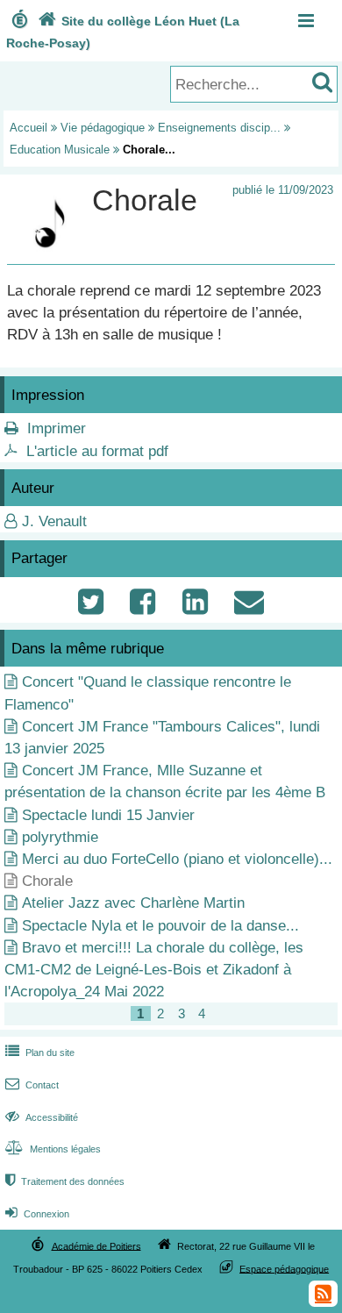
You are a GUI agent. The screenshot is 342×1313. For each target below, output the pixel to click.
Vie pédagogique (103, 127)
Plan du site (40, 1052)
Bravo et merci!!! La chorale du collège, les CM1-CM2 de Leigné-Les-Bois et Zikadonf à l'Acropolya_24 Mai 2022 (153, 969)
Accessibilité (41, 1117)
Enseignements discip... (219, 127)
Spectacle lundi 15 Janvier (108, 815)
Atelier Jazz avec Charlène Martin (133, 903)
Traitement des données (65, 1181)
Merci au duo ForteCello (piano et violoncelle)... (177, 859)
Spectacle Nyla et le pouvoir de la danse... (160, 925)
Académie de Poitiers (96, 1245)
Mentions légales (53, 1149)
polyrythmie (60, 837)
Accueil (28, 127)
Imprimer (56, 428)
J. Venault (54, 521)
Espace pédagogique (284, 1268)
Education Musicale (60, 149)
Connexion (37, 1214)
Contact (32, 1085)
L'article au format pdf (97, 451)
